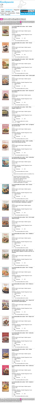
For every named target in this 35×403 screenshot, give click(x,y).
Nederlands (6, 19)
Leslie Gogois (21, 47)
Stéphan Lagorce (27, 47)
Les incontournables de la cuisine (21, 40)
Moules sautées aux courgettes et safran (21, 177)
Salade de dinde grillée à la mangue (20, 182)
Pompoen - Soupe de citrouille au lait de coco (22, 181)
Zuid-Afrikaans (21, 19)
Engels (15, 19)
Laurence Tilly (14, 32)
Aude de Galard (15, 47)
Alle (1, 19)
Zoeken (2, 22)
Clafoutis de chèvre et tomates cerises (21, 176)
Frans (11, 19)
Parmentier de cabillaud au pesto (20, 178)
